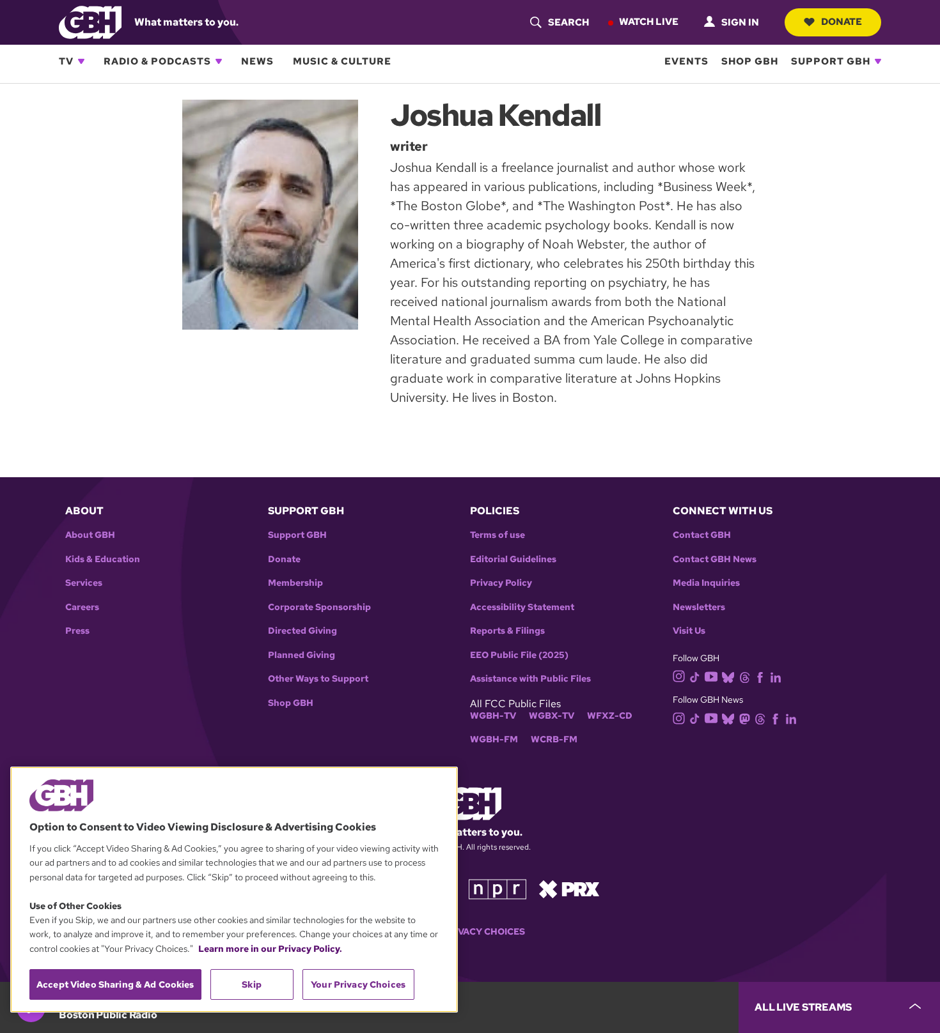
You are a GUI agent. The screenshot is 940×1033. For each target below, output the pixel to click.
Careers (82, 607)
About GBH (90, 535)
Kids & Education (102, 559)
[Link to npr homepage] (497, 888)
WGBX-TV (551, 715)
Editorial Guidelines (513, 559)
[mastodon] (744, 717)
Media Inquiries (706, 583)
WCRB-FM (554, 739)
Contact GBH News (714, 559)
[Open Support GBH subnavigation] (878, 61)
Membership (295, 583)
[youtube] (711, 675)
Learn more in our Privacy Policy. (270, 948)
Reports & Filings (507, 630)
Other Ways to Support (318, 678)
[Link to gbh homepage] (90, 21)
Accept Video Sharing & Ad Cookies (115, 984)
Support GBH (830, 61)
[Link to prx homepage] (569, 888)
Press (77, 630)
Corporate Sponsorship (319, 607)
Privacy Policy (501, 583)
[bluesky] (728, 676)
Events (686, 61)
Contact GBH (702, 535)
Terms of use (497, 535)
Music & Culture (342, 61)
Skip (252, 984)
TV (66, 61)
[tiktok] (694, 676)
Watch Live (648, 21)
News (257, 61)
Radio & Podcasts (157, 61)
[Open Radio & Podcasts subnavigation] (218, 61)
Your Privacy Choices (470, 931)
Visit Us (689, 630)
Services (83, 583)
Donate (841, 21)
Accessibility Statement (522, 607)
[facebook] (760, 676)
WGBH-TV (493, 715)
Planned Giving (301, 655)
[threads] (744, 676)
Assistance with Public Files (530, 678)
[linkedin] (775, 676)
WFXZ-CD (609, 715)
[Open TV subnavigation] (81, 61)
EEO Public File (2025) (519, 655)
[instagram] (679, 675)
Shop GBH (749, 61)
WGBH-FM (494, 739)
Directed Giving (302, 630)
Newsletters (699, 607)
